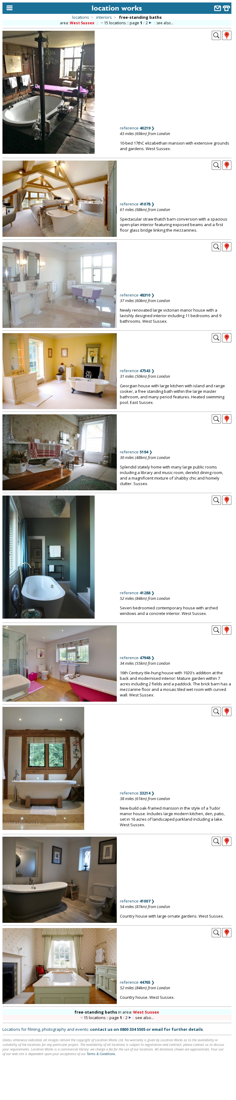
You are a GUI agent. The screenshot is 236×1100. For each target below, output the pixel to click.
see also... (165, 23)
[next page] (150, 23)
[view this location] (216, 38)
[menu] (8, 8)
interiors (104, 17)
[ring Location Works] (226, 9)
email (157, 1029)
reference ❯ (137, 128)
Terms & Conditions (101, 1053)
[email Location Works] (217, 9)
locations (80, 17)
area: (77, 23)
